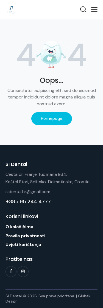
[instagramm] (23, 271)
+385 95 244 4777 (28, 201)
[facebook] (10, 271)
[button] (94, 9)
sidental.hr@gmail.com (27, 191)
